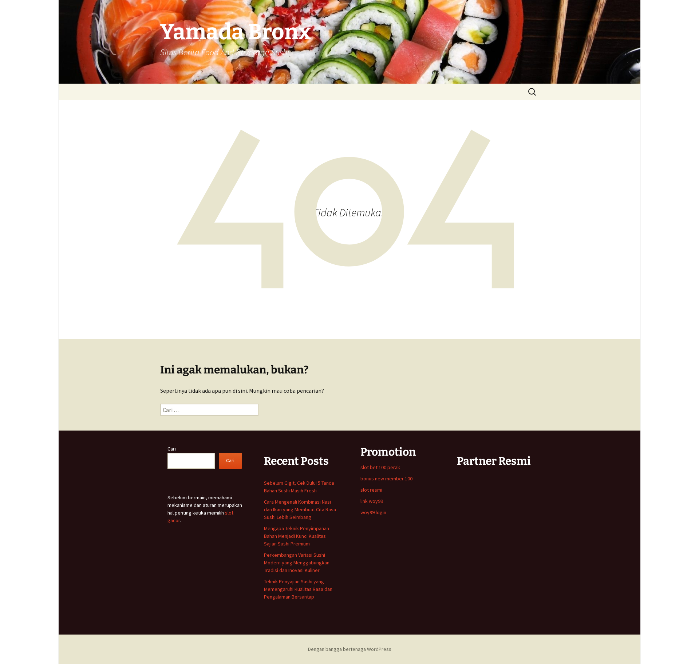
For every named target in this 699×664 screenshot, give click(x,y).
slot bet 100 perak (380, 467)
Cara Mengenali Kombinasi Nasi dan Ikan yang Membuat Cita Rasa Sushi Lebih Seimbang (300, 509)
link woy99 (371, 501)
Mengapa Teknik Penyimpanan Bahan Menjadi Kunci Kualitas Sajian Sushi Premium (296, 536)
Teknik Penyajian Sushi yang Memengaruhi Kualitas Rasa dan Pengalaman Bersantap (298, 589)
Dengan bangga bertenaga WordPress (349, 649)
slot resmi (371, 490)
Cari (171, 448)
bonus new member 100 (386, 478)
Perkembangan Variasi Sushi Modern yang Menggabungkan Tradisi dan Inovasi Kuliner (296, 562)
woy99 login (373, 512)
